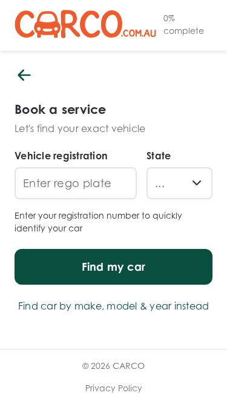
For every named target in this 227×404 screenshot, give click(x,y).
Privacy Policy (113, 388)
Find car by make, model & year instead (113, 306)
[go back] (24, 76)
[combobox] (170, 183)
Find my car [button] (114, 266)
